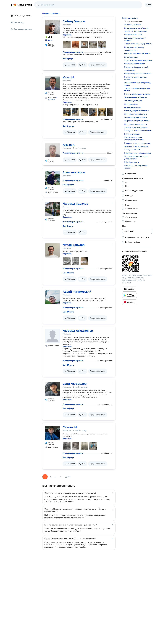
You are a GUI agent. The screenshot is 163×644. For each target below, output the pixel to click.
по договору (52, 98)
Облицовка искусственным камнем (135, 78)
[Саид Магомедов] (52, 389)
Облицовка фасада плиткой (135, 127)
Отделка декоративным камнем (137, 94)
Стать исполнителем (23, 29)
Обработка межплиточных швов (137, 153)
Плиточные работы (130, 18)
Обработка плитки (131, 162)
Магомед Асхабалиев (78, 330)
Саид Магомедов (75, 383)
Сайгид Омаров (74, 21)
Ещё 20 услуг (68, 365)
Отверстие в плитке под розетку (137, 143)
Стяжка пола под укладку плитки (137, 44)
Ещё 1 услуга (68, 126)
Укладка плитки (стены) (134, 47)
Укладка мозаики (131, 57)
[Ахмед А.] (52, 150)
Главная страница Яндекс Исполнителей (21, 5)
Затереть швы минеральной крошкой (135, 166)
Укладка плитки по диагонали (136, 146)
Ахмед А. (69, 144)
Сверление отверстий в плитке (136, 121)
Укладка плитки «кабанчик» (135, 114)
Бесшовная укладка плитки (135, 117)
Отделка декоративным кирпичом (138, 60)
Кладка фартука (130, 50)
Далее (68, 477)
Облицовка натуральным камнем (137, 131)
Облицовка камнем (132, 134)
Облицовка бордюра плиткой (136, 67)
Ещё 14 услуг (68, 457)
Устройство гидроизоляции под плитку (137, 89)
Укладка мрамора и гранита (135, 124)
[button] (70, 64)
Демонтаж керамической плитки (137, 54)
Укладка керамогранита (73, 52)
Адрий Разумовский (77, 291)
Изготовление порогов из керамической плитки (134, 138)
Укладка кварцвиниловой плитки (137, 74)
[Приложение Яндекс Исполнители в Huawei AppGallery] (129, 301)
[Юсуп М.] (52, 83)
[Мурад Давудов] (52, 250)
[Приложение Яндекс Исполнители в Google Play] (129, 295)
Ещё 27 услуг (68, 312)
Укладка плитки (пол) (133, 35)
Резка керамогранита (132, 25)
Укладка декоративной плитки (136, 111)
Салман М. (70, 427)
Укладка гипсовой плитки (134, 64)
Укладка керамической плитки (136, 28)
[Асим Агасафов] (52, 178)
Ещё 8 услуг (68, 226)
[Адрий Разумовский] (52, 297)
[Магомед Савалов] (52, 209)
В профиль (67, 35)
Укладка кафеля (131, 104)
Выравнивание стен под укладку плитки (137, 84)
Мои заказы (19, 22)
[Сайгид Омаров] (52, 27)
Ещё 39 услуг (68, 408)
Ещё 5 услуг (68, 59)
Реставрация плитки (132, 107)
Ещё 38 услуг (68, 273)
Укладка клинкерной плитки (135, 97)
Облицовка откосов (132, 150)
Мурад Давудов (74, 244)
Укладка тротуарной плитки (135, 31)
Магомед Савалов (75, 203)
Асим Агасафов (74, 172)
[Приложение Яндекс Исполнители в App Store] (129, 289)
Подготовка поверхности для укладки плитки (136, 157)
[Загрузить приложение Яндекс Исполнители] (137, 263)
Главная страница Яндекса (12, 5)
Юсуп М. (69, 77)
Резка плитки (129, 70)
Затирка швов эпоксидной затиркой (134, 39)
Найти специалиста (22, 16)
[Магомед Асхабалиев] (52, 336)
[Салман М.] (52, 433)
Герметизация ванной (133, 101)
